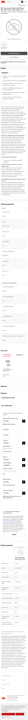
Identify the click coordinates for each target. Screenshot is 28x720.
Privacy (11, 695)
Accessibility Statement (12, 696)
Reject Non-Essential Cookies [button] (8, 714)
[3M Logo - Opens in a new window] (3, 2)
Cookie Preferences (11, 699)
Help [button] (3, 688)
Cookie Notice (5, 710)
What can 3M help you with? (10, 418)
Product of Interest (8, 490)
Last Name (6, 435)
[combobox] (4, 448)
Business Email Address (9, 424)
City (4, 474)
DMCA (22, 695)
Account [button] (23, 5)
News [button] (3, 680)
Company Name (7, 451)
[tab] (7, 355)
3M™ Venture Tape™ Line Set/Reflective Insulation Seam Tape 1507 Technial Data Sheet (8, 370)
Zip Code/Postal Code (9, 485)
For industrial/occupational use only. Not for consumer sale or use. (13, 62)
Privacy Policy (11, 520)
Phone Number (7, 446)
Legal (8, 695)
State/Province (7, 479)
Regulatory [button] (6, 684)
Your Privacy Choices (11, 697)
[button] (6, 717)
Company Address (8, 468)
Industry (5, 457)
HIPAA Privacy (17, 695)
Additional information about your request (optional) (12, 497)
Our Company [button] (6, 676)
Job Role (5, 440)
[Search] (22, 2)
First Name (6, 429)
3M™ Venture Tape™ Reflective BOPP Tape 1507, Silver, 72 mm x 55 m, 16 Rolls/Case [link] (20, 558)
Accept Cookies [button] (20, 714)
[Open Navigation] (26, 1)
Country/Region (7, 462)
